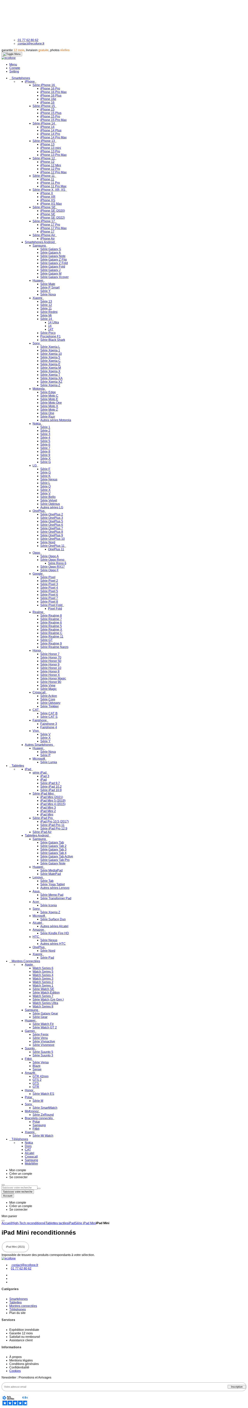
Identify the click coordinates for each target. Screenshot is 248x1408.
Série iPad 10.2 (51, 786)
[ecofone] (9, 58)
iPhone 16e (48, 99)
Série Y (45, 291)
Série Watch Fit (43, 1024)
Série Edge (48, 392)
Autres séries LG (51, 507)
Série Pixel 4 (49, 587)
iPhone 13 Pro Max (53, 154)
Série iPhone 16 (44, 85)
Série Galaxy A (50, 252)
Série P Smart (49, 287)
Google (38, 573)
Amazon (39, 929)
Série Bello (48, 497)
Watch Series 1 (43, 985)
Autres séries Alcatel (54, 926)
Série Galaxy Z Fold (54, 263)
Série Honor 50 (50, 661)
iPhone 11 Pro (50, 182)
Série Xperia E (50, 364)
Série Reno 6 (57, 563)
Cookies (15, 1371)
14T (50, 329)
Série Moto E (49, 399)
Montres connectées (23, 1306)
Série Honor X (50, 675)
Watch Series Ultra (45, 1003)
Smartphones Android (40, 242)
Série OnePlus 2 (51, 514)
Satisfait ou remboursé (24, 1336)
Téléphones (17, 1309)
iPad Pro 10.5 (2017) (54, 821)
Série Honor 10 (50, 668)
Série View (47, 685)
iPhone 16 (47, 102)
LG (35, 465)
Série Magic (48, 689)
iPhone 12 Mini (50, 165)
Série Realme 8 (51, 615)
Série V (45, 493)
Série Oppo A (49, 556)
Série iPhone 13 (44, 141)
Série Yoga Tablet (52, 884)
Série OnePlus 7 (51, 528)
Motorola (39, 388)
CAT (36, 709)
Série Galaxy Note (52, 256)
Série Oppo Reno (52, 559)
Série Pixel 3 (49, 584)
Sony (36, 343)
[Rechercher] (38, 1188)
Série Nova (48, 294)
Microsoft (39, 758)
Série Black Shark (52, 339)
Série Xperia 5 (50, 357)
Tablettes (15, 1302)
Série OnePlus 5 (51, 521)
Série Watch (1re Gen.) (48, 999)
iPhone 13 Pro (50, 151)
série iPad (40, 772)
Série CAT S (49, 716)
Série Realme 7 (51, 619)
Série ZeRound (43, 1114)
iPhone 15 (47, 109)
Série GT (46, 640)
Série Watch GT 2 (45, 1027)
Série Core (47, 699)
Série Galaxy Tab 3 (53, 849)
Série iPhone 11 (44, 175)
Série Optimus (50, 504)
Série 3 (45, 434)
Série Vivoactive (44, 1041)
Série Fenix (40, 1034)
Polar (29, 1097)
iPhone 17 (47, 231)
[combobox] (19, 1188)
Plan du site (17, 1313)
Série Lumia (48, 762)
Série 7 (45, 448)
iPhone (30, 81)
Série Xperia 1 (50, 350)
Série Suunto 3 (43, 1055)
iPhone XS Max (51, 203)
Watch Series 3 (43, 978)
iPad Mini (46, 814)
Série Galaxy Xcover (54, 277)
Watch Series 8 (43, 1006)
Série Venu (40, 1038)
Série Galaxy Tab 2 (53, 846)
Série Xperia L (50, 346)
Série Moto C (49, 395)
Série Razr (47, 416)
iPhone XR (47, 196)
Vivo (36, 730)
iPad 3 (44, 776)
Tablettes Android (37, 835)
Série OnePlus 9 (51, 535)
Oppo (37, 552)
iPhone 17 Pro (50, 224)
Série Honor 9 (49, 664)
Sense (37, 1069)
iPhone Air (47, 238)
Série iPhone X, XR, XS (49, 189)
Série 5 (45, 441)
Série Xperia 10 (51, 353)
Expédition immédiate (24, 1329)
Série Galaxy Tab (52, 842)
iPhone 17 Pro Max (53, 228)
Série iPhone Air (44, 235)
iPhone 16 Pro (50, 88)
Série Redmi (49, 312)
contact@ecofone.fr (31, 43)
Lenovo (38, 877)
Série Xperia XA (51, 378)
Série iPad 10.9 (51, 790)
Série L (45, 483)
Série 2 (45, 430)
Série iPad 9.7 (50, 783)
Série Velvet (48, 500)
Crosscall (39, 692)
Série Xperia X (50, 371)
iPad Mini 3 (48, 807)
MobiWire (31, 1163)
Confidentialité (19, 1367)
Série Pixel (47, 577)
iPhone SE (47, 214)
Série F (45, 469)
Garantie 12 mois (21, 1333)
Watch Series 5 (43, 971)
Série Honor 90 (50, 682)
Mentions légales (21, 1360)
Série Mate (47, 284)
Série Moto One (51, 402)
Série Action (48, 696)
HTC (36, 936)
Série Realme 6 (51, 622)
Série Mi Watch (43, 1135)
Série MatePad (50, 874)
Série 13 (46, 301)
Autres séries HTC (53, 943)
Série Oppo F (49, 570)
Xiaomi (38, 298)
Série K (45, 476)
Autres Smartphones (39, 744)
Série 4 (45, 437)
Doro (28, 1146)
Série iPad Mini (43, 793)
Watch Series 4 (43, 975)
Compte (14, 68)
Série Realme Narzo (54, 647)
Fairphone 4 (48, 727)
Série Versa (41, 1062)
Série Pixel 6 (49, 594)
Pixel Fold (55, 608)
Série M (38, 1100)
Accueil (7, 1223)
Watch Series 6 (43, 968)
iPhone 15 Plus (50, 113)
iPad (28, 769)
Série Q (45, 486)
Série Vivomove (43, 1045)
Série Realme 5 (51, 626)
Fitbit (28, 1059)
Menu (13, 64)
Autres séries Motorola (55, 420)
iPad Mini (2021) (51, 797)
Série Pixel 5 (49, 591)
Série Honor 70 (50, 657)
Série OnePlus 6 (51, 524)
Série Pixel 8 (49, 601)
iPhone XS (47, 200)
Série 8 (45, 451)
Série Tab (46, 880)
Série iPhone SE (44, 207)
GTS (36, 1083)
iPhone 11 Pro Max (53, 186)
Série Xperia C (50, 360)
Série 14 (46, 319)
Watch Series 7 (43, 996)
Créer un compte (20, 1173)
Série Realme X (51, 629)
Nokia (37, 423)
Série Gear (40, 1017)
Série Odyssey (50, 702)
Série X (45, 458)
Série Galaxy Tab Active (56, 856)
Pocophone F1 (50, 336)
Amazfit (30, 1072)
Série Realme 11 (51, 636)
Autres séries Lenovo (54, 887)
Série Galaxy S (50, 249)
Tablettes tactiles (57, 1223)
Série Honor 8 (49, 671)
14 (50, 326)
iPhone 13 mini (50, 148)
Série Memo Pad (51, 894)
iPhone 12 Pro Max (53, 172)
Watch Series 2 (43, 982)
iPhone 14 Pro (50, 134)
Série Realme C (51, 633)
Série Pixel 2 (49, 580)
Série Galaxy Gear (45, 1013)
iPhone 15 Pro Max (53, 120)
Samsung (39, 245)
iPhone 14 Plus (50, 130)
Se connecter (18, 1177)
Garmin (30, 1031)
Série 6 (45, 444)
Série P (45, 755)
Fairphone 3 (48, 723)
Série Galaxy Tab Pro (55, 860)
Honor (37, 650)
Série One (47, 413)
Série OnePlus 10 (52, 538)
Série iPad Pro (43, 818)
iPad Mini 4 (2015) (52, 804)
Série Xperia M (50, 367)
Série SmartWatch (45, 1107)
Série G (45, 462)
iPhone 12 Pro (50, 168)
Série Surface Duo (53, 919)
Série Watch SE (43, 989)
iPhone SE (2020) (52, 210)
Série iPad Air (42, 832)
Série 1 (45, 427)
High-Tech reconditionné (29, 1223)
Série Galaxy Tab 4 (53, 853)
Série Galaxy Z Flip (53, 259)
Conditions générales (24, 1364)
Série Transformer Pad (55, 898)
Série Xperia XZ (51, 381)
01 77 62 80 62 (28, 40)
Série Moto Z (49, 409)
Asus (36, 891)
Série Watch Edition (46, 992)
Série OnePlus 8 (51, 531)
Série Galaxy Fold (52, 266)
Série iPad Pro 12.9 (53, 828)
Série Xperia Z (50, 385)
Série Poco (48, 332)
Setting (14, 71)
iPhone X (46, 193)
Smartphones (18, 1299)
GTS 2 (37, 1079)
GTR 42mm (40, 1076)
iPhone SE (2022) (52, 217)
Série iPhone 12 (44, 158)
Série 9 (45, 455)
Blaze (36, 1065)
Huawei (38, 280)
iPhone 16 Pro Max (53, 92)
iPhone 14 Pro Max (53, 137)
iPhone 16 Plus (50, 95)
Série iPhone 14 (44, 123)
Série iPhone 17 (44, 221)
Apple (29, 964)
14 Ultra (53, 322)
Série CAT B (49, 713)
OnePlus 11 (56, 549)
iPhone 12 (47, 161)
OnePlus (39, 511)
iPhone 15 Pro (50, 116)
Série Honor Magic (53, 678)
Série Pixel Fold (51, 605)
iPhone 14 (47, 127)
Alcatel (38, 922)
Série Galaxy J (50, 270)
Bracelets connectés (39, 1118)
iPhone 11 (47, 179)
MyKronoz (32, 1111)
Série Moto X (49, 406)
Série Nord (47, 542)
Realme (38, 612)
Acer (36, 901)
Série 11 (46, 308)
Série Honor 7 (49, 654)
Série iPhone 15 (44, 106)
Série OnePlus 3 (51, 517)
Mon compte (17, 1170)
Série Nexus (48, 479)
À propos (15, 1357)
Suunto (30, 1048)
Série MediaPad (51, 870)
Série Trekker (49, 706)
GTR (36, 1086)
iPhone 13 (47, 144)
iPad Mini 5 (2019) (52, 800)
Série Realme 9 (51, 643)
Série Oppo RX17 (52, 566)
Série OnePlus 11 (52, 545)
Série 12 (46, 305)
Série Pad (47, 957)
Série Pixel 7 (49, 598)
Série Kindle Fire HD (54, 933)
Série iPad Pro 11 (52, 825)
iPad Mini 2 (48, 811)
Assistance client (21, 1340)
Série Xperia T (50, 374)
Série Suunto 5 (43, 1052)
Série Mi (46, 315)
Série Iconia (48, 905)
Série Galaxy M (50, 273)
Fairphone (40, 720)
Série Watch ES (43, 1093)
